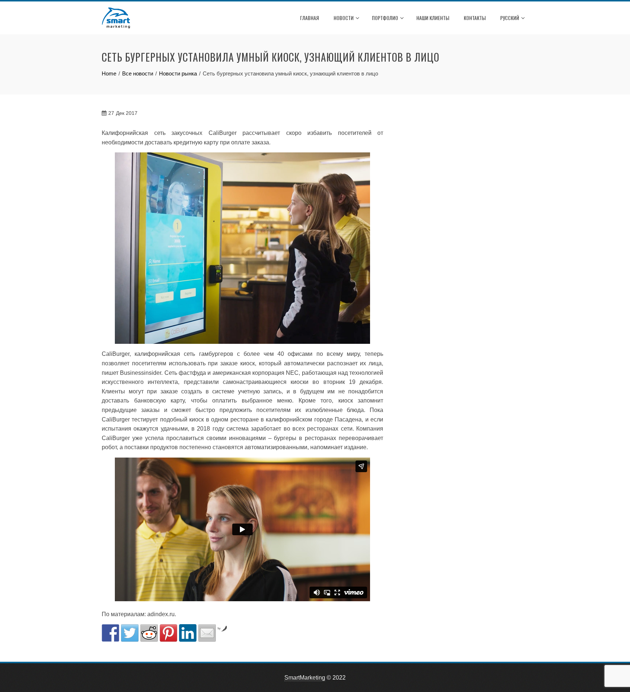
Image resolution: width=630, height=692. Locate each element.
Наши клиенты (432, 18)
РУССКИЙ (509, 18)
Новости (344, 18)
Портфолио (385, 18)
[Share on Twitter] (130, 633)
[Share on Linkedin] (188, 633)
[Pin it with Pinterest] (168, 633)
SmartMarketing (304, 677)
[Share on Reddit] (149, 633)
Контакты (475, 18)
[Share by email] (207, 633)
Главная (309, 18)
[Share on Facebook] (110, 633)
